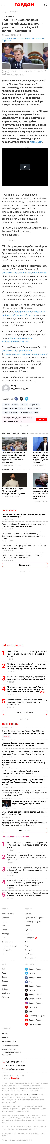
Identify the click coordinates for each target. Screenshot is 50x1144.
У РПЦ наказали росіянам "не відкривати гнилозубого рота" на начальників (20, 772)
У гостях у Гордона (33, 922)
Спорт (4, 930)
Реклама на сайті (9, 1041)
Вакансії (5, 1033)
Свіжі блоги (9, 510)
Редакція (5, 1037)
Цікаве (4, 954)
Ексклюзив (29, 938)
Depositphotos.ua (34, 1095)
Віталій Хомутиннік (10, 412)
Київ (3, 969)
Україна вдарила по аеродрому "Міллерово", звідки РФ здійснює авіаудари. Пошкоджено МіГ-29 (23, 782)
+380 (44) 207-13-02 (15, 1065)
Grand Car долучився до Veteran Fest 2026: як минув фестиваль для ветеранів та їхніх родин (23, 732)
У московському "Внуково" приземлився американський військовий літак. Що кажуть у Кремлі (23, 762)
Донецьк (5, 981)
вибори (15, 405)
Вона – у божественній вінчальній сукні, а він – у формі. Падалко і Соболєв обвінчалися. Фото (27, 844)
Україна (6, 405)
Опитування (30, 950)
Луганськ (5, 997)
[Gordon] (24, 5)
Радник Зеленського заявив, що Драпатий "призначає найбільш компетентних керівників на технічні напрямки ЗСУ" (24, 792)
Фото (27, 942)
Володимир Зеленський (29, 412)
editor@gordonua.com (16, 1069)
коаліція (24, 405)
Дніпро (5, 989)
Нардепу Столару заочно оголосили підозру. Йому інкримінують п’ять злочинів (23, 744)
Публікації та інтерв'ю (34, 918)
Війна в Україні (8, 914)
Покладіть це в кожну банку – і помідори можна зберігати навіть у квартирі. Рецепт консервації (26, 857)
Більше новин (25, 830)
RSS (30, 1011)
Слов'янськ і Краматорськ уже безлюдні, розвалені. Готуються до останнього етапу (23, 535)
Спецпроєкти (30, 958)
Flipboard (33, 1007)
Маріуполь (6, 993)
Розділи (28, 909)
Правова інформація (10, 1045)
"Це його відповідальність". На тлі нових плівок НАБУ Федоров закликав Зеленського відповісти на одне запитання (27, 666)
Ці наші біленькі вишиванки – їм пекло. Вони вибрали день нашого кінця (24, 525)
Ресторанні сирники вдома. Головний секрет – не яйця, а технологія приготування (27, 894)
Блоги (27, 926)
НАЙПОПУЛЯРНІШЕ (12, 645)
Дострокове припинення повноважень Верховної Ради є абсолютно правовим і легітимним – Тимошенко (13, 457)
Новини (5, 909)
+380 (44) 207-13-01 (15, 1062)
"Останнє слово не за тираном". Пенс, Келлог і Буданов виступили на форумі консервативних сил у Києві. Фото (25, 689)
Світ (3, 926)
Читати (41, 419)
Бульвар (7, 469)
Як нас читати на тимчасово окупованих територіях (11, 1052)
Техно (4, 938)
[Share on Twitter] (21, 399)
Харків (4, 985)
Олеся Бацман (35, 999)
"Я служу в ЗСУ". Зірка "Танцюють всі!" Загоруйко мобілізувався (14, 491)
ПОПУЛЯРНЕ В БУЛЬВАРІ (15, 836)
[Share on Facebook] (16, 399)
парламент (34, 405)
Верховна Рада (33, 408)
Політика (13, 12)
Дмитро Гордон (35, 969)
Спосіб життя (7, 942)
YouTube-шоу (30, 954)
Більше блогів (24, 565)
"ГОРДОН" (36, 142)
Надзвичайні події (9, 946)
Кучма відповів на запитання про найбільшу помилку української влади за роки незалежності (27, 702)
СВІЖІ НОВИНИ (10, 724)
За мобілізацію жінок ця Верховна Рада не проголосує (29, 802)
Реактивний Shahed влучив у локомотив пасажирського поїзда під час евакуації (26, 678)
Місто (4, 964)
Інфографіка (7, 950)
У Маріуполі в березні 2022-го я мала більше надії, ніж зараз (23, 556)
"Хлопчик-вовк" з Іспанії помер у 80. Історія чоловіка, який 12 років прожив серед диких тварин (27, 653)
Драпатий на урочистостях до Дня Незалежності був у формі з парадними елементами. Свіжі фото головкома (25, 882)
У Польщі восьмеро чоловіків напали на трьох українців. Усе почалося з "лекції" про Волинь (23, 752)
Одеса (4, 977)
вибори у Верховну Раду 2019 (14, 408)
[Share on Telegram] (26, 399)
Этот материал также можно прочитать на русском (24, 39)
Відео (27, 946)
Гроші (4, 922)
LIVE (26, 934)
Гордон (4, 12)
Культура (5, 934)
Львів (4, 973)
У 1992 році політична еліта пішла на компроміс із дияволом (24, 546)
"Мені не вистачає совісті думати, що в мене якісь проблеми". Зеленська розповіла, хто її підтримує (27, 870)
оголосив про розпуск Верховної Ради (24, 272)
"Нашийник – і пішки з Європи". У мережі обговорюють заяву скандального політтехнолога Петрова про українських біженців (25, 822)
